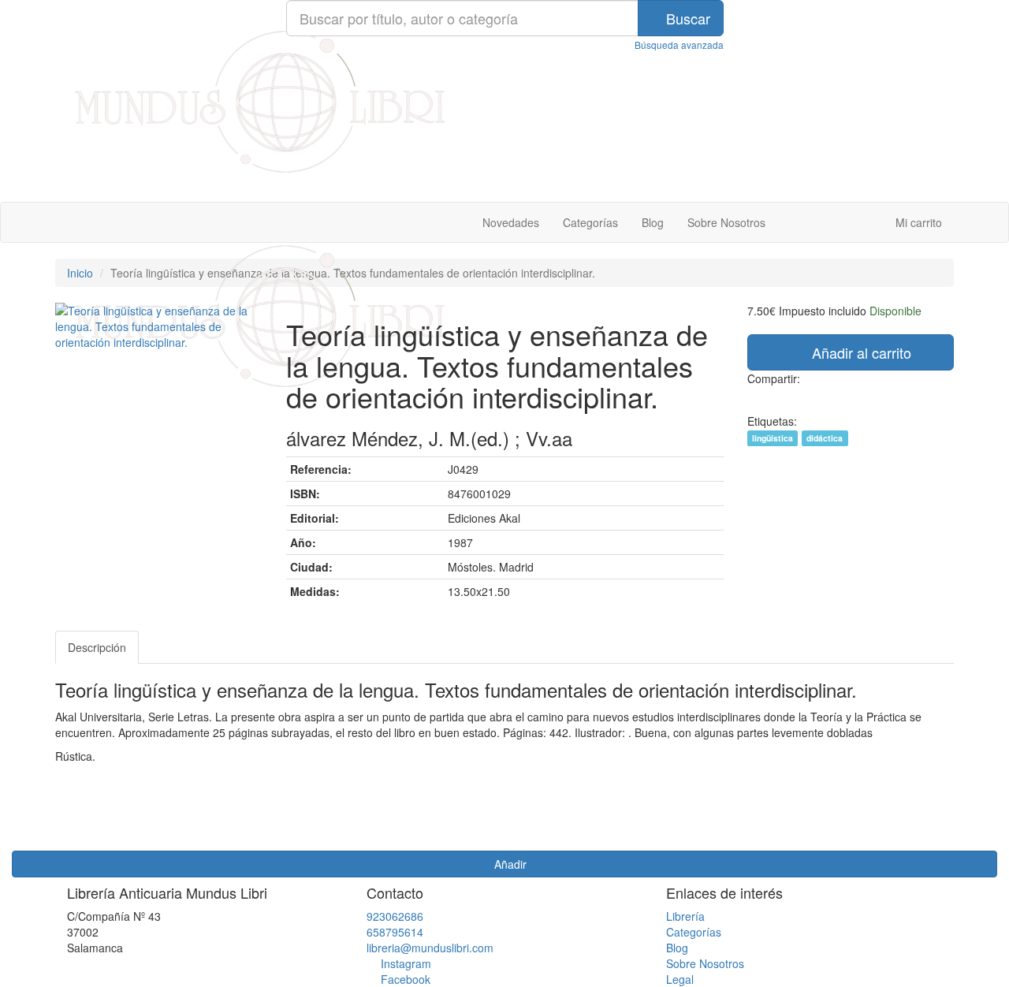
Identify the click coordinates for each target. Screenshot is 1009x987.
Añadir (509, 864)
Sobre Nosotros (726, 222)
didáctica (824, 438)
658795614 (395, 932)
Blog (653, 222)
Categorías (590, 222)
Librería (685, 916)
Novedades (510, 222)
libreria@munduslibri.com (430, 947)
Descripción (97, 647)
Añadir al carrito (859, 352)
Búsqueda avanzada (679, 44)
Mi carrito (917, 222)
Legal (680, 979)
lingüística (772, 438)
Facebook (405, 979)
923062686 (395, 916)
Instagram (406, 963)
